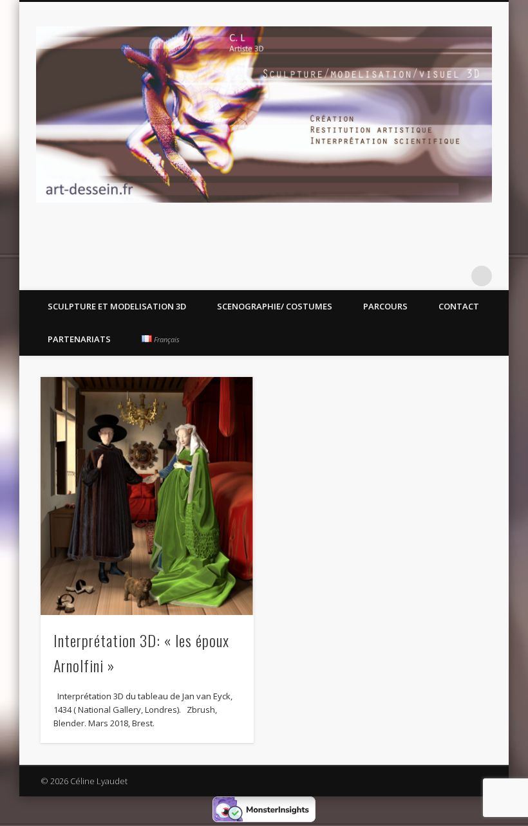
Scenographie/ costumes (274, 306)
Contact (458, 306)
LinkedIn (455, 276)
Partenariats (79, 339)
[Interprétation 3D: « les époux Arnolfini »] (147, 495)
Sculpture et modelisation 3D (117, 306)
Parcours (385, 306)
